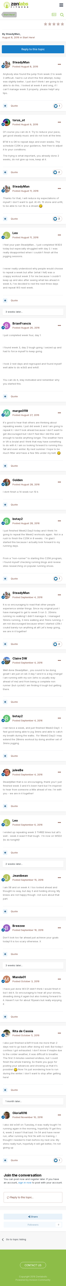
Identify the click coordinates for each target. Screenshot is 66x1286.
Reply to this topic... (22, 1197)
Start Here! (29, 37)
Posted (25, 66)
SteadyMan (13, 33)
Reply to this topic (33, 49)
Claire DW (19, 658)
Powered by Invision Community (33, 1279)
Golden (17, 480)
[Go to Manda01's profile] (6, 979)
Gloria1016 (19, 1113)
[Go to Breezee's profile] (6, 928)
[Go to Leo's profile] (6, 235)
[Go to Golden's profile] (6, 482)
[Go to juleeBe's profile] (6, 772)
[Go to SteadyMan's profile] (6, 64)
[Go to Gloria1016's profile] (6, 1115)
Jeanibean (20, 875)
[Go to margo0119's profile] (6, 413)
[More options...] (59, 64)
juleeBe (17, 770)
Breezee (18, 926)
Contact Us (33, 1265)
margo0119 (20, 411)
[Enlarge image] (41, 205)
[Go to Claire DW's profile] (6, 660)
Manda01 (19, 977)
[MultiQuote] (5, 106)
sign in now (25, 1182)
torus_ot (18, 120)
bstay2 (17, 519)
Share (34, 1216)
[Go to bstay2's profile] (6, 521)
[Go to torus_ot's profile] (6, 122)
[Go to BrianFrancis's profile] (6, 325)
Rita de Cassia (22, 1031)
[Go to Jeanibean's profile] (6, 877)
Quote (14, 105)
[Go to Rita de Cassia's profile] (6, 1033)
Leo (15, 233)
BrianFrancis (21, 323)
